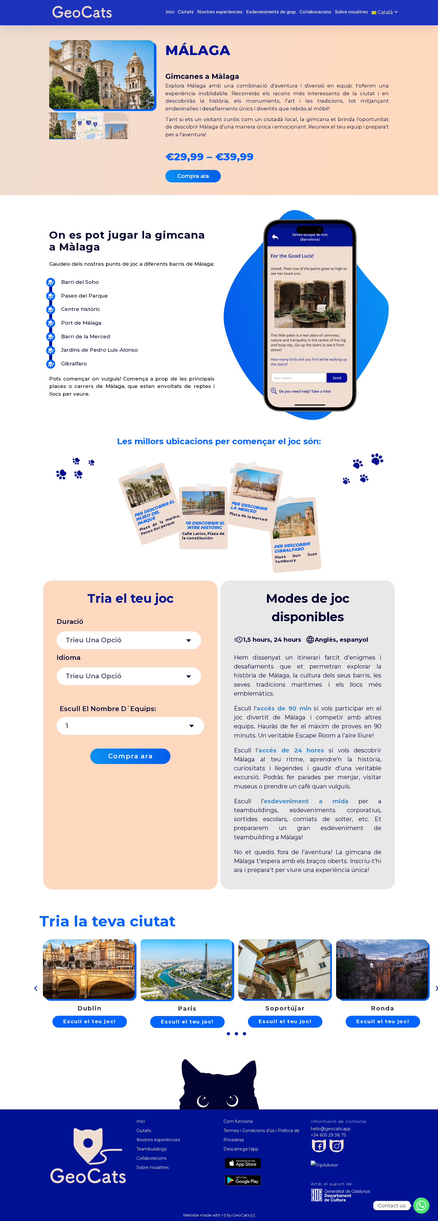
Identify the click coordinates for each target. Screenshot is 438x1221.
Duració (70, 622)
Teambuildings (151, 1149)
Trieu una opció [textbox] (94, 640)
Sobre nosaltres (351, 12)
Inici (170, 12)
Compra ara (130, 756)
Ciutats (186, 12)
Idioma (68, 658)
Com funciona (238, 1121)
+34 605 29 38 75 (328, 1135)
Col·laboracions (315, 12)
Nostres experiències (220, 12)
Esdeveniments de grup (271, 12)
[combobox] (129, 640)
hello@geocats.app (331, 1128)
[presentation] (35, 988)
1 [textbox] (67, 726)
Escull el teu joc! (89, 1022)
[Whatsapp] (421, 1205)
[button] (228, 1034)
